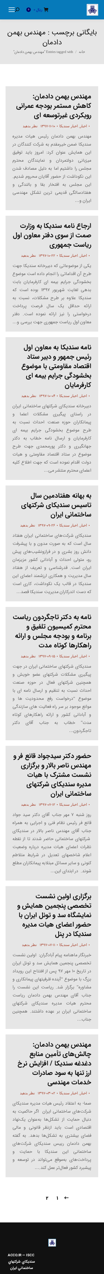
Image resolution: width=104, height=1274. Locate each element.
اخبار (83, 126)
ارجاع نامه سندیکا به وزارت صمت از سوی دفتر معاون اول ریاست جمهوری (52, 235)
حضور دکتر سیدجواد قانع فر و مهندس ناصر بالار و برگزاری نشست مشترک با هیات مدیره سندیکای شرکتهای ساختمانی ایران (52, 775)
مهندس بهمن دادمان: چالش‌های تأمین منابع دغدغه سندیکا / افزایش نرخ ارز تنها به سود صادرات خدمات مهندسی (54, 1063)
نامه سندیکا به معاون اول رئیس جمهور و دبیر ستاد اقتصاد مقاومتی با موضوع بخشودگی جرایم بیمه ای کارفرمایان (56, 366)
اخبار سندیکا (68, 126)
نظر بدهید (30, 126)
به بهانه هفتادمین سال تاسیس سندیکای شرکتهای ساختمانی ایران (56, 505)
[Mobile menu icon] (11, 9)
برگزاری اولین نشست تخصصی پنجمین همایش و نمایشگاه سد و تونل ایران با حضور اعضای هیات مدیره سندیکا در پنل (54, 915)
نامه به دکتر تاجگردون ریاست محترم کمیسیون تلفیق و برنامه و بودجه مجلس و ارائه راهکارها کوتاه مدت (52, 631)
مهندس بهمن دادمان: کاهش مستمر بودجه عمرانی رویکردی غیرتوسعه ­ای (54, 106)
